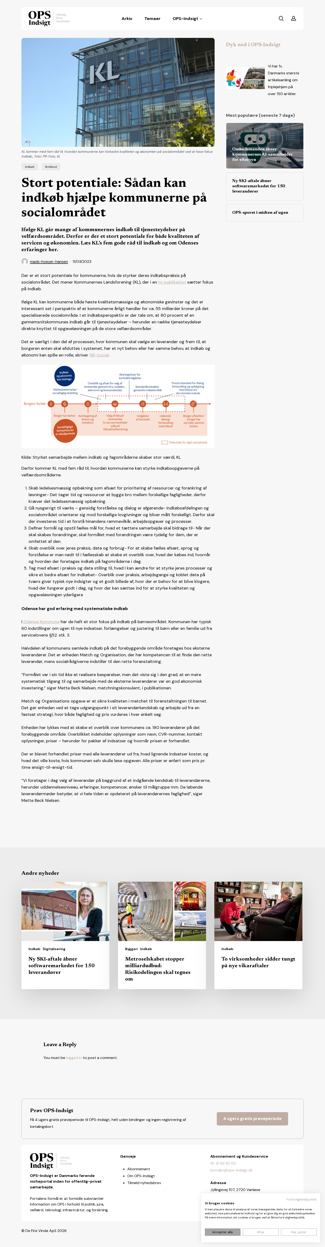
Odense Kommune (40, 622)
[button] (252, 1118)
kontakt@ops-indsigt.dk (231, 1170)
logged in (74, 1057)
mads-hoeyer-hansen (49, 261)
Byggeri (131, 949)
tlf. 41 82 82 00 (223, 1163)
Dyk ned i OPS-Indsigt (253, 45)
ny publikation (172, 282)
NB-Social (99, 355)
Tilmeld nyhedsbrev (144, 1182)
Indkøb (29, 167)
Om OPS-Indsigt (141, 1175)
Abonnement (138, 1168)
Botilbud (51, 167)
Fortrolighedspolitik (301, 1199)
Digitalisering (54, 949)
